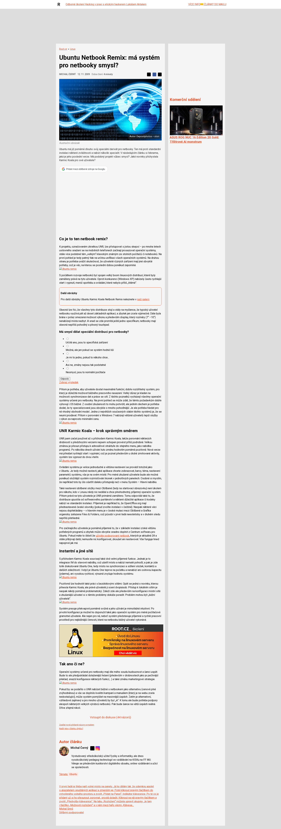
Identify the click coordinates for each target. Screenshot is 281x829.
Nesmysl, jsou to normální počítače (85, 372)
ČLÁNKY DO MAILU (214, 4)
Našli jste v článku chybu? (71, 728)
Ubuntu (73, 774)
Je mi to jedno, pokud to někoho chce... (87, 357)
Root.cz (63, 49)
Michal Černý (67, 74)
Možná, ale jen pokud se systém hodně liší (90, 350)
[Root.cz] (59, 4)
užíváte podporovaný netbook (112, 535)
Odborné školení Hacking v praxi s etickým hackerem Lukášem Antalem (106, 4)
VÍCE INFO (194, 4)
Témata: (63, 774)
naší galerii (143, 299)
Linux (72, 49)
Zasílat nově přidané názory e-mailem (76, 725)
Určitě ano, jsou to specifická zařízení (87, 342)
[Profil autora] (64, 751)
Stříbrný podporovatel (71, 812)
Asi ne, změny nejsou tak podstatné (86, 364)
